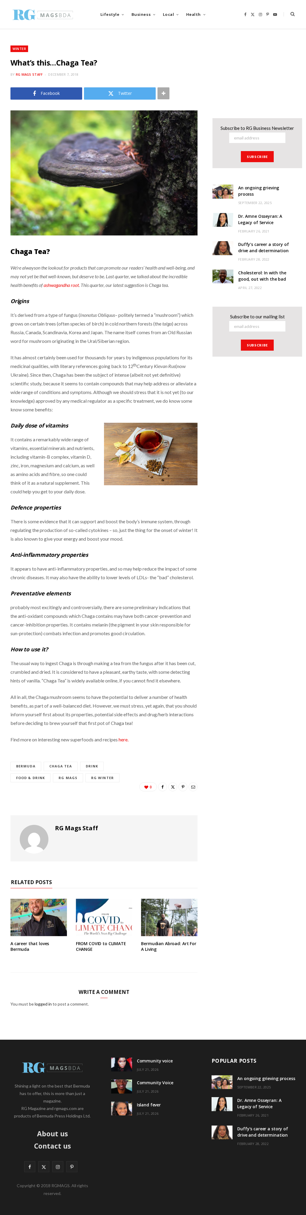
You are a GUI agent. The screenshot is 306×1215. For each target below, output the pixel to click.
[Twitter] (172, 786)
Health (193, 14)
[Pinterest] (182, 786)
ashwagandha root (61, 285)
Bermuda (26, 766)
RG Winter (102, 777)
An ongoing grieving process (266, 1078)
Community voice (155, 1061)
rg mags (68, 777)
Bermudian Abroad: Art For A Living (168, 946)
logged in (43, 1003)
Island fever (149, 1105)
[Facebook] (162, 786)
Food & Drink (30, 777)
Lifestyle (110, 14)
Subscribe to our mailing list (257, 316)
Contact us (52, 1146)
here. (123, 739)
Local (168, 14)
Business (141, 14)
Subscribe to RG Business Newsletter (257, 128)
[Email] (193, 786)
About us (52, 1133)
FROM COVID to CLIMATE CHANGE (101, 946)
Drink (92, 766)
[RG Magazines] (42, 14)
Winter (19, 48)
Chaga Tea (60, 766)
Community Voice (155, 1082)
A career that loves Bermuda (29, 946)
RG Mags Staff (29, 74)
